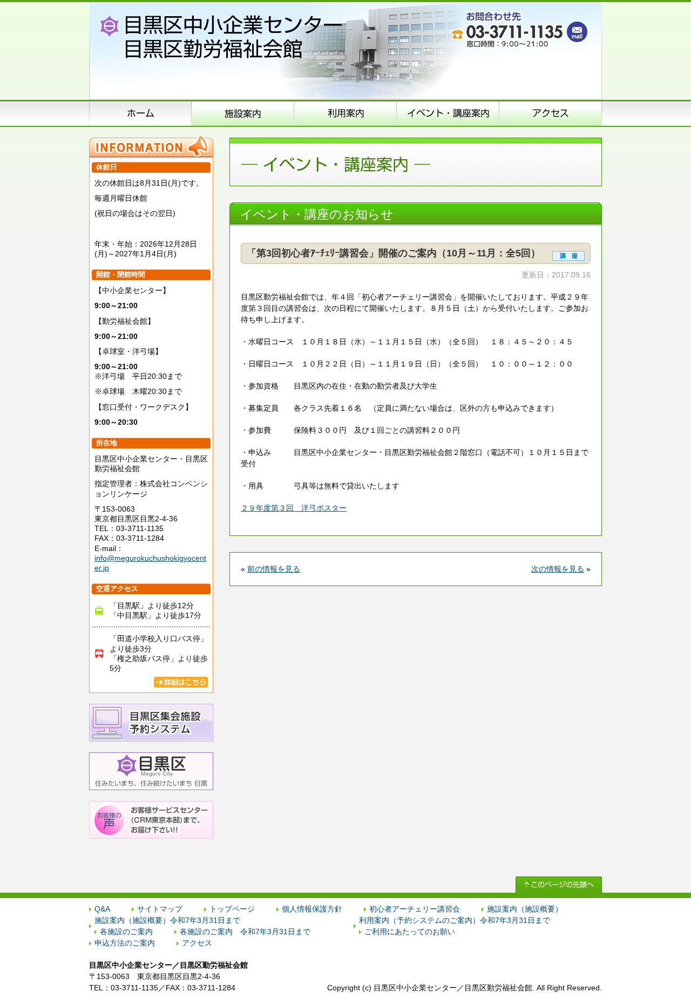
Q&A (102, 909)
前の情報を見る (273, 569)
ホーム (140, 113)
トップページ (232, 909)
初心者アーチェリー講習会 (414, 909)
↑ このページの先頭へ (559, 884)
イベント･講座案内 (448, 113)
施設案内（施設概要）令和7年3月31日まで (167, 920)
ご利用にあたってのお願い (409, 931)
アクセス (550, 113)
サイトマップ (159, 909)
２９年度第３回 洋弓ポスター (294, 508)
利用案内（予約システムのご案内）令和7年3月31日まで (454, 920)
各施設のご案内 (126, 931)
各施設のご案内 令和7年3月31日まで (245, 931)
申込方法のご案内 (345, 113)
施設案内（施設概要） (243, 113)
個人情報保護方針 (312, 909)
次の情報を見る (557, 569)
